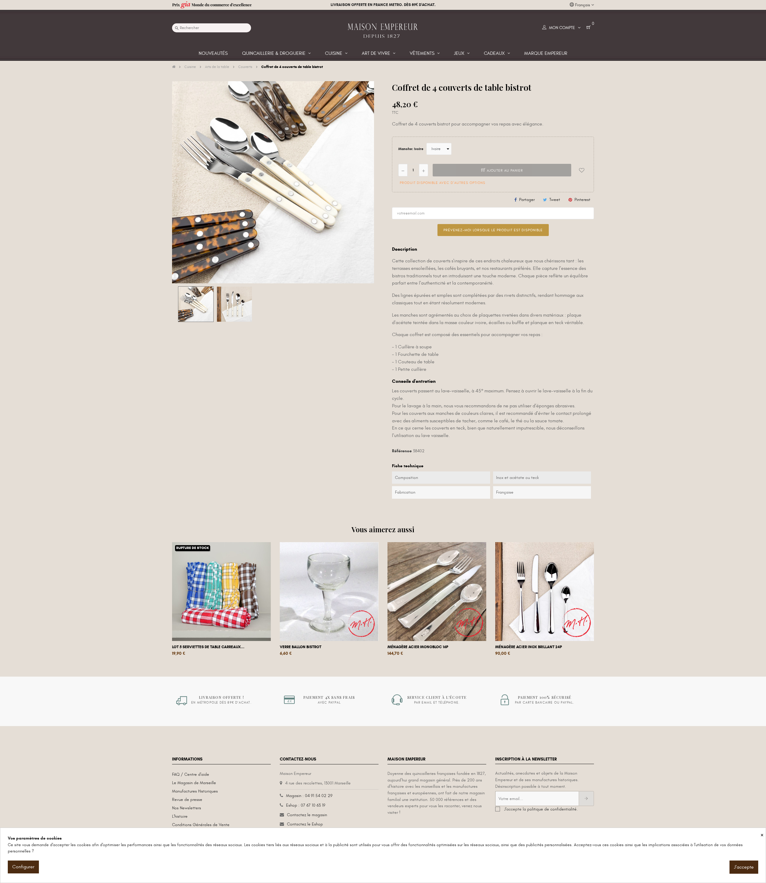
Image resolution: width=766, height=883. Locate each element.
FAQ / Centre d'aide (190, 774)
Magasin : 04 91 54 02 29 (309, 795)
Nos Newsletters (186, 808)
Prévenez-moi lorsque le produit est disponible (493, 230)
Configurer (23, 867)
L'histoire (180, 816)
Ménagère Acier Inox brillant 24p (528, 647)
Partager (527, 199)
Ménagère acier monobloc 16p (417, 647)
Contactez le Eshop (305, 824)
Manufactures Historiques (195, 791)
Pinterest (582, 199)
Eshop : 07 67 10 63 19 (305, 805)
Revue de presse (187, 799)
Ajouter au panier (504, 170)
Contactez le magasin (307, 814)
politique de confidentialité (552, 809)
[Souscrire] (586, 798)
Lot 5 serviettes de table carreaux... (208, 647)
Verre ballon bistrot (300, 647)
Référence (402, 450)
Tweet (554, 199)
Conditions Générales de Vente (201, 824)
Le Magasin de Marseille (194, 782)
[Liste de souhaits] (582, 170)
